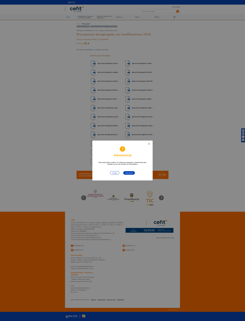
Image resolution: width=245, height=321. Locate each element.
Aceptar (114, 173)
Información (129, 173)
